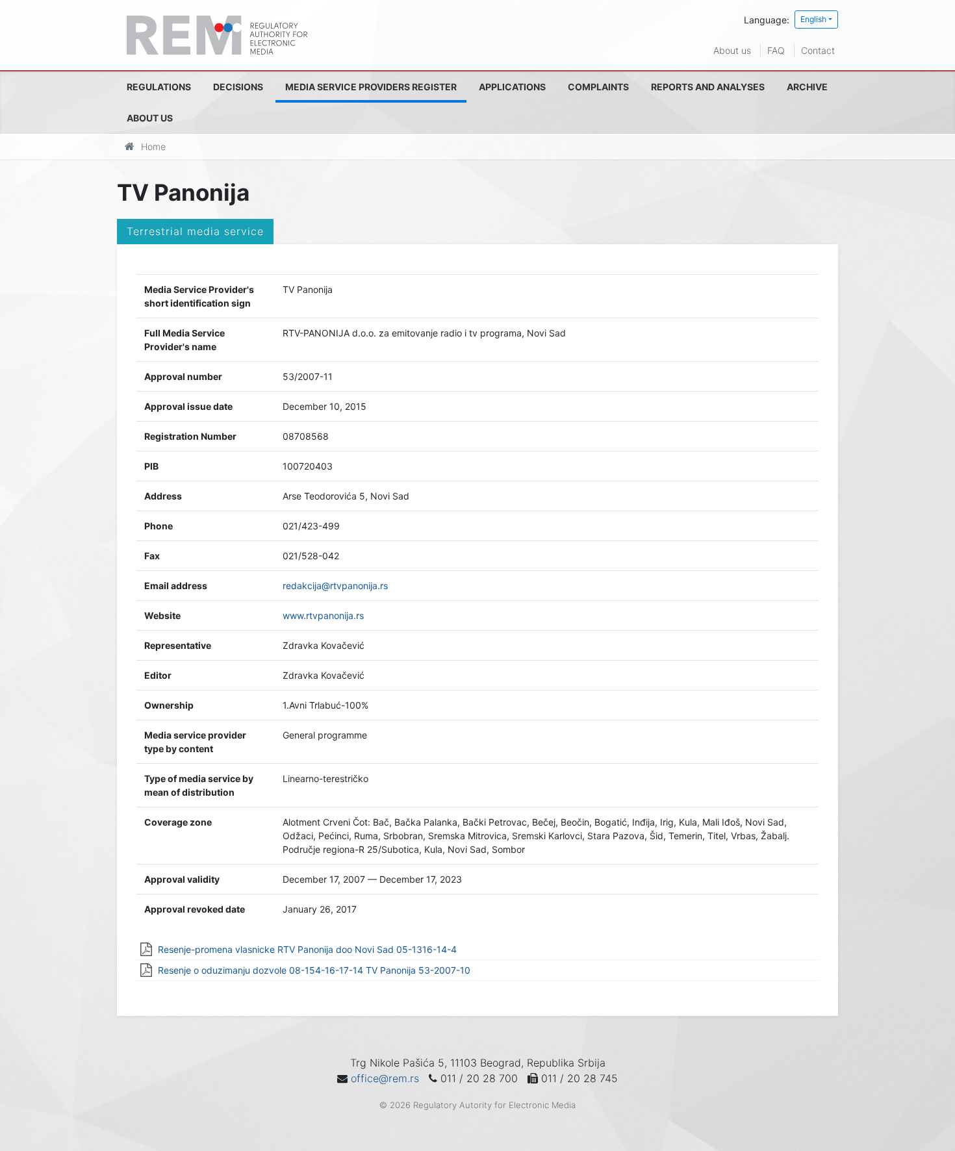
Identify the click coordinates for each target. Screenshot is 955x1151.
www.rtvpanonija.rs (323, 615)
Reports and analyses (708, 86)
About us (732, 50)
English (813, 19)
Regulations (159, 86)
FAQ (776, 50)
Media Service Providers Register (371, 86)
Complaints (598, 86)
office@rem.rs (385, 1078)
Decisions (238, 86)
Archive (807, 86)
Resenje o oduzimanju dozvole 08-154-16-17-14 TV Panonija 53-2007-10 (314, 970)
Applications (512, 86)
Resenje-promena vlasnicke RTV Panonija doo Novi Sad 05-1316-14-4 (307, 949)
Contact (818, 50)
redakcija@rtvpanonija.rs (335, 585)
